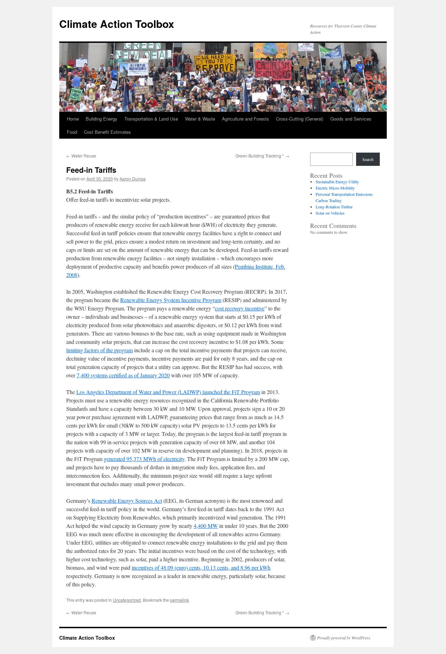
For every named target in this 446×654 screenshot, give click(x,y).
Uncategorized (127, 600)
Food (72, 132)
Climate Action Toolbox (116, 23)
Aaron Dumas (133, 179)
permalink (179, 600)
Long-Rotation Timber (334, 206)
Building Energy (101, 118)
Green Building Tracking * (262, 156)
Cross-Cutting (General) (299, 118)
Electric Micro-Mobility (335, 188)
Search (368, 159)
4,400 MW (206, 525)
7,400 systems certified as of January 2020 (123, 375)
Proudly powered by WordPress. (344, 637)
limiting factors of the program (99, 350)
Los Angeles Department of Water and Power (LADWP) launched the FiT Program (168, 391)
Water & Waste (200, 118)
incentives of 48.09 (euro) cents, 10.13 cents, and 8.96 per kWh (201, 567)
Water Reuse (81, 156)
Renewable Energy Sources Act (127, 500)
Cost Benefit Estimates (107, 132)
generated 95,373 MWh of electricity (144, 458)
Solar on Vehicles (330, 213)
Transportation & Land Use (151, 118)
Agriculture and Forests (245, 118)
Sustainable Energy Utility (337, 181)
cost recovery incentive (239, 308)
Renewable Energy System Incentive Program (170, 299)
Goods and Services (350, 118)
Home (73, 118)
